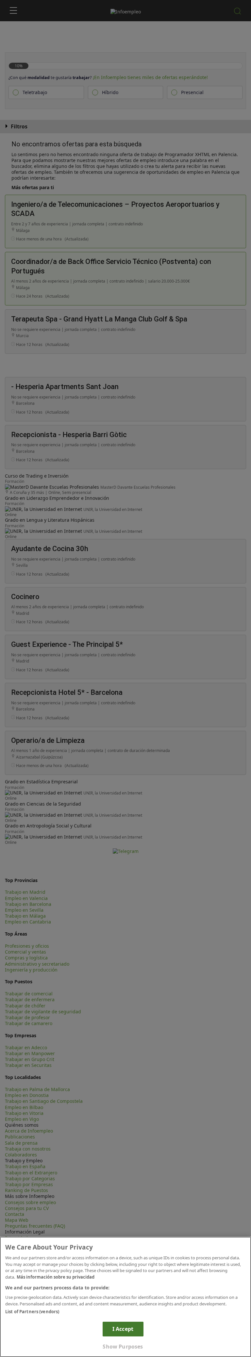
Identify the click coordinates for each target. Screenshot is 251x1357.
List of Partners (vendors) (32, 1312)
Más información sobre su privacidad (55, 1277)
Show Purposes (123, 1346)
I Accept (122, 1328)
